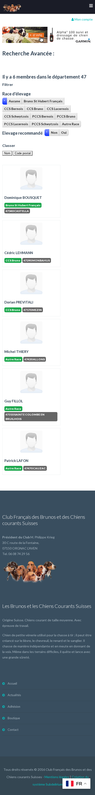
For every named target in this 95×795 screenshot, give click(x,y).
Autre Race (70, 124)
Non (54, 132)
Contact (13, 729)
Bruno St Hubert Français (43, 101)
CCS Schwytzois (16, 116)
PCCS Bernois (42, 116)
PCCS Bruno (66, 116)
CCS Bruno (35, 109)
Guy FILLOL (13, 401)
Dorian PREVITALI (18, 302)
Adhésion (14, 706)
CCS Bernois (13, 109)
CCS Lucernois (58, 109)
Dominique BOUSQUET (23, 197)
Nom (7, 153)
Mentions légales (57, 777)
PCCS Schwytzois (45, 124)
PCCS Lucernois (16, 124)
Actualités (14, 695)
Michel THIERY (16, 351)
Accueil (12, 683)
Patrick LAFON (16, 460)
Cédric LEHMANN (18, 253)
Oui (64, 132)
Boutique (14, 718)
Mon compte (83, 19)
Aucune (14, 101)
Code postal (23, 153)
